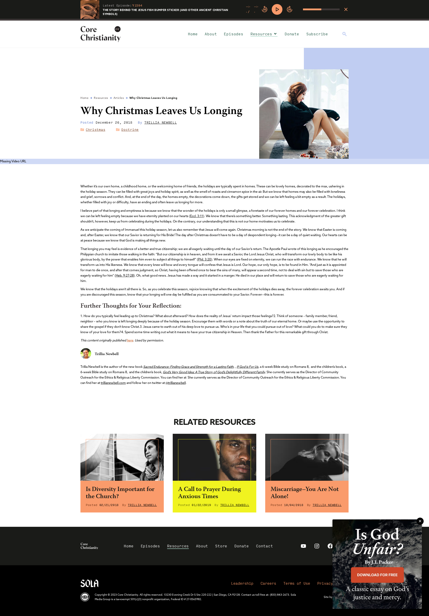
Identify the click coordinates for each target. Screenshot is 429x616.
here (130, 340)
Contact (264, 546)
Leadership (242, 583)
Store (221, 546)
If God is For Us (247, 367)
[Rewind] (264, 9)
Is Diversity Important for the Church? (120, 493)
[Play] (277, 9)
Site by (328, 597)
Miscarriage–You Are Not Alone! (305, 493)
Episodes (233, 34)
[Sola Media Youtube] (303, 546)
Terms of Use (296, 583)
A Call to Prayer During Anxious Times (209, 493)
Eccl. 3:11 (196, 216)
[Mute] (299, 9)
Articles (119, 97)
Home (193, 34)
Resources (261, 34)
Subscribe (317, 34)
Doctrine (130, 129)
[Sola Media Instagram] (317, 546)
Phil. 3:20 (204, 259)
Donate (292, 34)
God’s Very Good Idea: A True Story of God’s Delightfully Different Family (214, 372)
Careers (268, 583)
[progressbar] (214, 20)
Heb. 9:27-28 (125, 275)
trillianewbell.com (113, 383)
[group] (293, 9)
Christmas (95, 129)
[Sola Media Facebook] (330, 546)
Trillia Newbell (160, 122)
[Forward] (289, 9)
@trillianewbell (176, 383)
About (211, 34)
